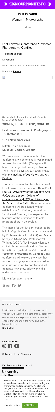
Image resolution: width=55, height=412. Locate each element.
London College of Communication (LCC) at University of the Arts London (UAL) (25, 199)
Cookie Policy (10, 394)
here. (30, 278)
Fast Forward (27, 14)
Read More (8, 328)
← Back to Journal (12, 54)
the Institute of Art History (23, 174)
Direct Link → (9, 60)
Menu (27, 27)
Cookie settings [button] (12, 405)
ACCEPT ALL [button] (30, 405)
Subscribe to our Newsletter (17, 354)
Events (17, 72)
